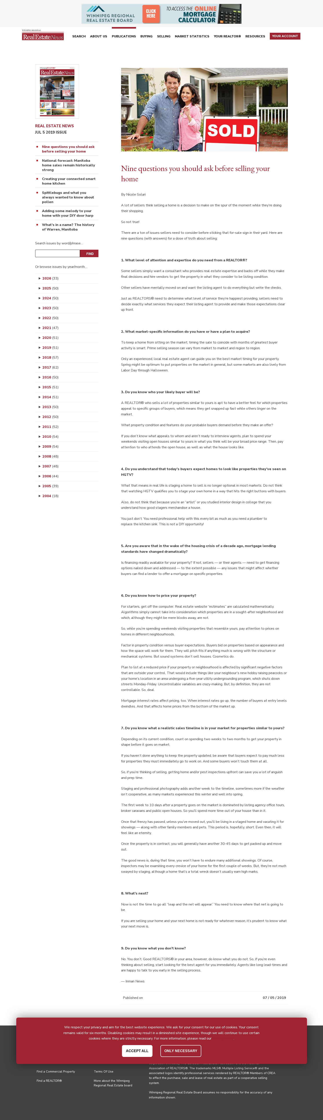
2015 (50, 387)
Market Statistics (192, 36)
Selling (164, 36)
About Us (98, 36)
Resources (255, 36)
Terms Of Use (103, 1071)
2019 (50, 347)
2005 (50, 486)
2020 (50, 337)
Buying (146, 36)
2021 (50, 327)
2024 (50, 298)
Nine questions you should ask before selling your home (68, 149)
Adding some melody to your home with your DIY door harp (67, 213)
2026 (50, 278)
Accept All (137, 1051)
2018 (50, 357)
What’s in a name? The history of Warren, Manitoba (68, 227)
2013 (50, 407)
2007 (50, 466)
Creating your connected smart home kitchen (69, 181)
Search (79, 36)
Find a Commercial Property (56, 1071)
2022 (50, 318)
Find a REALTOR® (49, 1081)
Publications (124, 36)
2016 (50, 377)
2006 (50, 476)
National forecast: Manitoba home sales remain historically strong (68, 165)
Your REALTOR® (227, 36)
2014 (50, 397)
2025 (50, 288)
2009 (50, 446)
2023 (50, 308)
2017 (50, 367)
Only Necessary (180, 1051)
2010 (50, 436)
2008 (50, 456)
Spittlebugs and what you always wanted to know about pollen (68, 197)
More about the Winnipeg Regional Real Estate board (113, 1083)
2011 (50, 426)
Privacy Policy (223, 1038)
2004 (50, 496)
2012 (50, 417)
